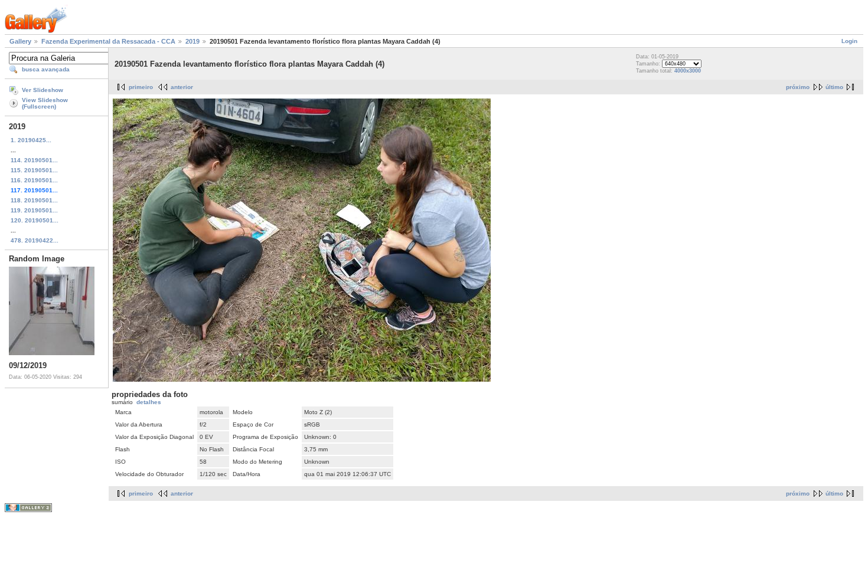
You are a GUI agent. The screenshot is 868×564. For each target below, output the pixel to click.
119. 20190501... (34, 210)
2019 (192, 41)
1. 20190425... (31, 140)
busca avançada (46, 69)
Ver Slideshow (42, 90)
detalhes (148, 402)
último (834, 87)
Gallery (20, 41)
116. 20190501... (34, 180)
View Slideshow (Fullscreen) (45, 103)
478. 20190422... (34, 240)
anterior (182, 87)
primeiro (141, 87)
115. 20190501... (34, 170)
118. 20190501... (34, 200)
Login (849, 41)
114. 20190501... (34, 160)
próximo (798, 87)
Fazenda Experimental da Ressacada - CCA (108, 41)
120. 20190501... (34, 220)
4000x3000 (687, 71)
